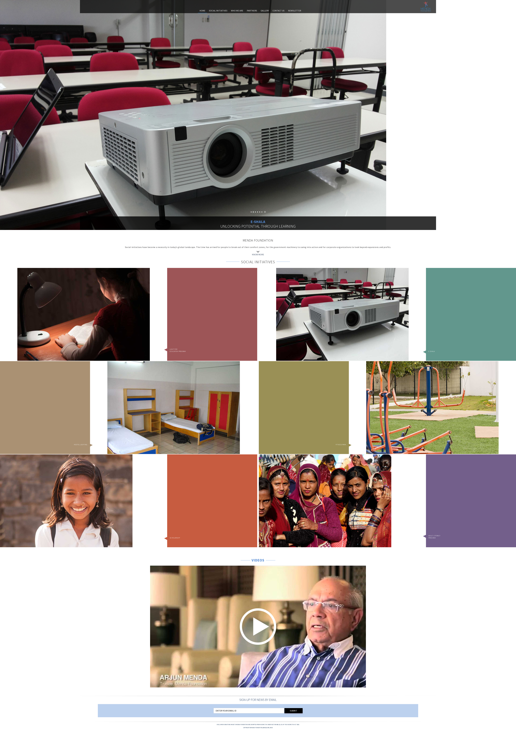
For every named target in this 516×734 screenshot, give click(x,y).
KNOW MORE (258, 254)
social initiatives (218, 10)
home (202, 10)
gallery (265, 10)
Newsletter (294, 10)
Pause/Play (265, 212)
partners (252, 10)
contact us (278, 10)
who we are (237, 10)
